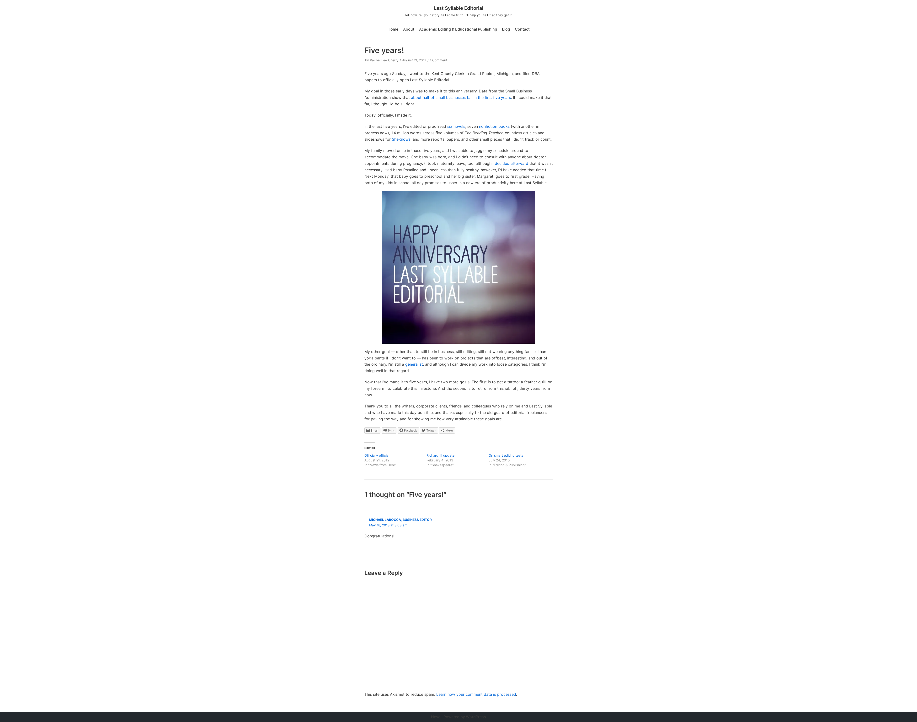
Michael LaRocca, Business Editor (400, 520)
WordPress (476, 716)
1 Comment (438, 60)
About (408, 29)
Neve (435, 716)
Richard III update (440, 455)
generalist (414, 364)
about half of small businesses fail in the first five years (461, 97)
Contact (522, 29)
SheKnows (401, 139)
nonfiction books (494, 126)
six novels (456, 126)
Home (393, 29)
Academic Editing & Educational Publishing (458, 29)
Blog (506, 29)
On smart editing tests (506, 455)
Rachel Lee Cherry (384, 60)
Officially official (376, 455)
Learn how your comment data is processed (476, 694)
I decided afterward (510, 163)
